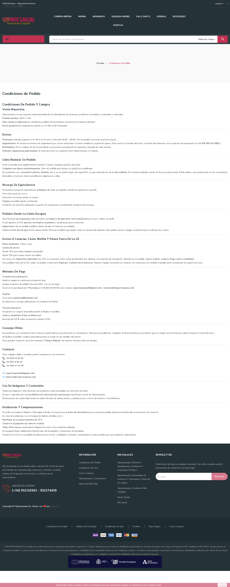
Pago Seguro (155, 526)
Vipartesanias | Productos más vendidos (132, 490)
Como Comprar (86, 473)
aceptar (222, 585)
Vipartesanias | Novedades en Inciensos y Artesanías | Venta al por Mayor (133, 479)
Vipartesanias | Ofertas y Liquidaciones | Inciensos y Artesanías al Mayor (130, 466)
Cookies (136, 526)
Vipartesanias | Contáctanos (92, 478)
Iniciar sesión (123, 497)
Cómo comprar (176, 526)
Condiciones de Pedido (90, 462)
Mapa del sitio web (88, 483)
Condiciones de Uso (88, 468)
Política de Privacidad (86, 526)
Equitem (55, 506)
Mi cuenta (122, 502)
